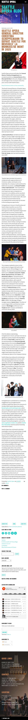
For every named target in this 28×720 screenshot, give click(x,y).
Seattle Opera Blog (12, 9)
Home (14, 524)
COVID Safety (6, 668)
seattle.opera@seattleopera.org (15, 684)
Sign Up (3, 575)
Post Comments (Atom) (15, 526)
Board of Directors (8, 662)
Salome (3, 540)
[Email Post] (24, 481)
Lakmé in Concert (6, 543)
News (7, 483)
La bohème (4, 545)
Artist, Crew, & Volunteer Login (12, 666)
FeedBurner (8, 634)
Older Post (23, 524)
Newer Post (4, 524)
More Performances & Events (9, 547)
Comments (6, 645)
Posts (5, 642)
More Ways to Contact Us (9, 685)
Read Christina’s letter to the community (13, 85)
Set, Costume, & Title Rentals (11, 664)
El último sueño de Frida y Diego (10, 542)
